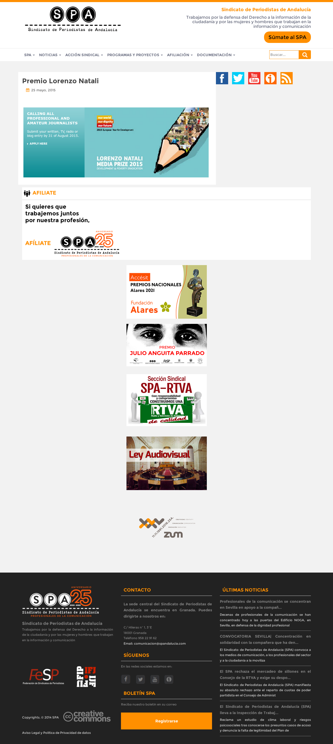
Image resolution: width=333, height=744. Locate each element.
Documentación (215, 55)
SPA (28, 55)
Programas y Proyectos (133, 55)
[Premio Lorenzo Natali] (116, 142)
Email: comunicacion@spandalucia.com (155, 643)
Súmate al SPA (287, 37)
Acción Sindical (82, 55)
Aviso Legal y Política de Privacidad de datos (56, 733)
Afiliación (178, 55)
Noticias (49, 55)
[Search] (305, 54)
